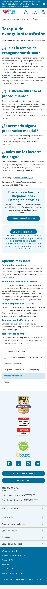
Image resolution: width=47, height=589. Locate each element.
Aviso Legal (6, 564)
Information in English (9, 551)
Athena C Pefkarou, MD (23, 177)
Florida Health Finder (9, 569)
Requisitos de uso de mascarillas (13, 573)
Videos (6, 382)
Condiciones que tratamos (14, 351)
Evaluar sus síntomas (24, 232)
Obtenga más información (23, 218)
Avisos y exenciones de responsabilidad (18, 6)
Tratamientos (6, 19)
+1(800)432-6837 (30, 500)
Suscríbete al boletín (25, 473)
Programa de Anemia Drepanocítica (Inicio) (21, 370)
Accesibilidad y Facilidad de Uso (13, 556)
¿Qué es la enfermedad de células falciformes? (23, 357)
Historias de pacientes (13, 363)
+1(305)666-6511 (30, 495)
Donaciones (25, 480)
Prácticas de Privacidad (10, 560)
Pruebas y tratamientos (14, 376)
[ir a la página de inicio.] (13, 12)
